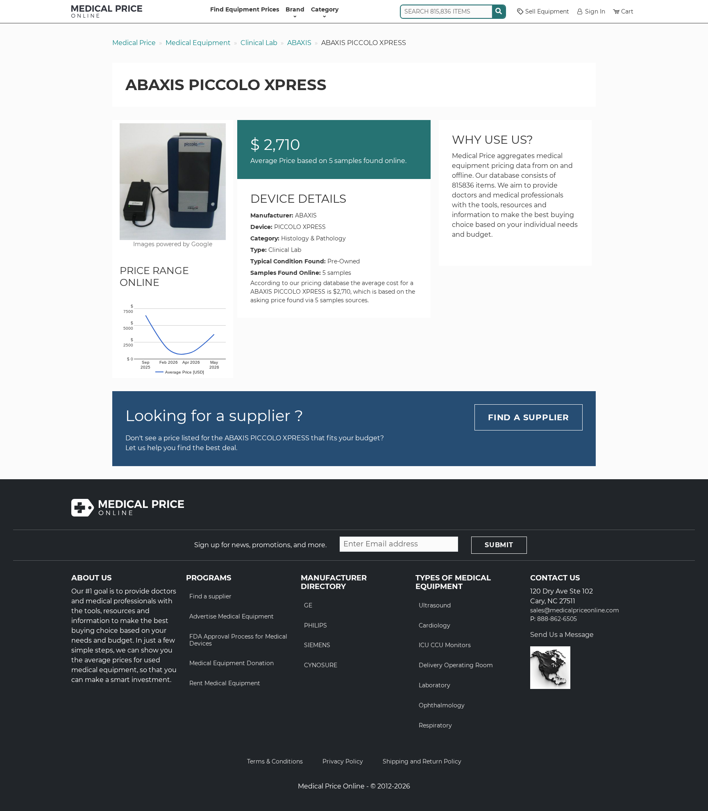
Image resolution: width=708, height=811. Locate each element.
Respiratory (435, 725)
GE (308, 605)
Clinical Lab (259, 43)
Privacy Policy (342, 761)
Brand (295, 9)
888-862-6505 (557, 619)
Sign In (595, 11)
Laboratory (434, 685)
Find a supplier (210, 596)
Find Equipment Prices (244, 9)
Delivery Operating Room (456, 665)
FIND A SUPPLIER (528, 417)
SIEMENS (317, 645)
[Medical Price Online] (106, 11)
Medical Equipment (198, 43)
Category (324, 9)
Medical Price (134, 43)
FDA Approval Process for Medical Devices (238, 640)
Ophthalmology (442, 705)
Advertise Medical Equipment (231, 616)
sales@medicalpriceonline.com (574, 610)
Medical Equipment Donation (231, 663)
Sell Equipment (547, 11)
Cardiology (434, 625)
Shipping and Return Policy (422, 761)
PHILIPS (315, 625)
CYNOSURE (320, 665)
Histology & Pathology (313, 238)
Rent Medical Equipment (224, 683)
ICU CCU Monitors (445, 645)
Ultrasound (435, 605)
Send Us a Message (562, 635)
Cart (627, 11)
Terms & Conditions (275, 761)
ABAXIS (299, 43)
